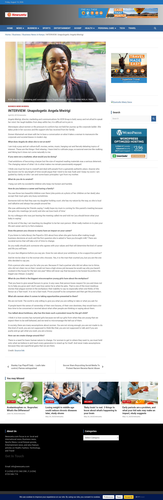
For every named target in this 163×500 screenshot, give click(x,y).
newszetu (22, 115)
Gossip (77, 28)
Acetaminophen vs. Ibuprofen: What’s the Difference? (22, 409)
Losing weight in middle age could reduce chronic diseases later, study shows (61, 410)
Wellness (11, 402)
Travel (132, 28)
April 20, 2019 (13, 115)
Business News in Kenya (18, 106)
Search (153, 118)
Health (88, 28)
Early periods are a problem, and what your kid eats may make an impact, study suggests (139, 410)
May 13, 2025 (127, 417)
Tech (122, 28)
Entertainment (62, 28)
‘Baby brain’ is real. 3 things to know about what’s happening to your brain (100, 410)
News (19, 28)
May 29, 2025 (50, 417)
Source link (19, 350)
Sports (46, 28)
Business (32, 28)
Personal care (106, 28)
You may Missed (15, 378)
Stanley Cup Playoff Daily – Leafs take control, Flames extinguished (28, 366)
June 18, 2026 (12, 414)
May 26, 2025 (89, 417)
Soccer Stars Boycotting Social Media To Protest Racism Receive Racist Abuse (81, 366)
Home (10, 28)
